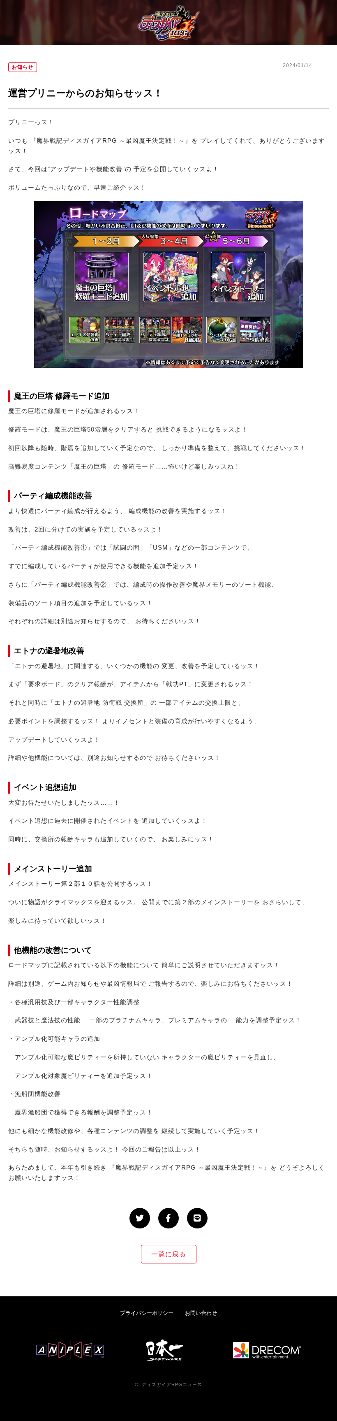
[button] (139, 1218)
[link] (147, 1313)
